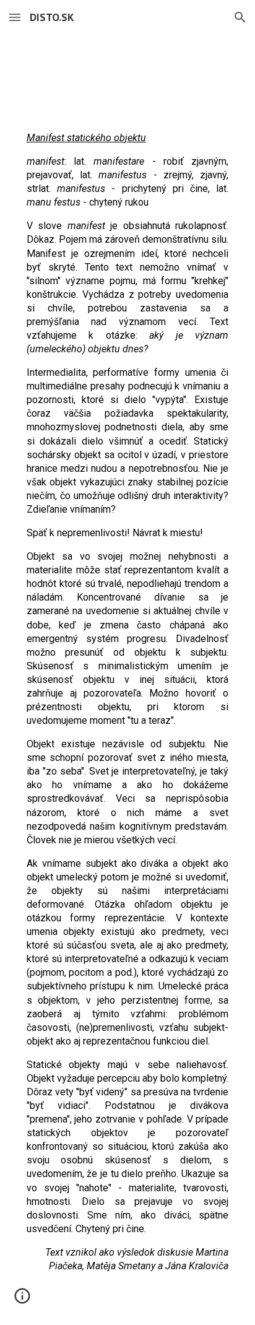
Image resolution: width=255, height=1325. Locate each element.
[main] (127, 718)
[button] (15, 17)
